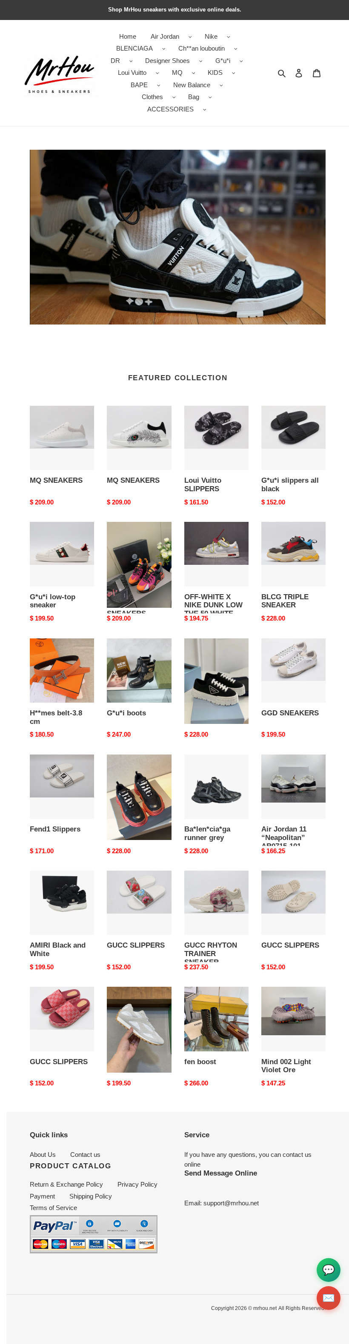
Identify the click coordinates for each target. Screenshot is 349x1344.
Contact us (85, 1154)
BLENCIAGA (134, 48)
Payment (42, 1196)
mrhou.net (265, 1308)
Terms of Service (53, 1207)
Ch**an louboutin (201, 48)
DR (115, 60)
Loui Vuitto (132, 72)
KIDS (215, 72)
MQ (177, 72)
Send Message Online (220, 1173)
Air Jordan (165, 36)
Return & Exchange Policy (66, 1184)
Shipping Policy (90, 1196)
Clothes (152, 96)
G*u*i (222, 60)
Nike (211, 36)
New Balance (191, 84)
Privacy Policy (137, 1184)
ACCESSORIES (170, 109)
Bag (193, 96)
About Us (43, 1154)
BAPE (139, 84)
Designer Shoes (167, 60)
